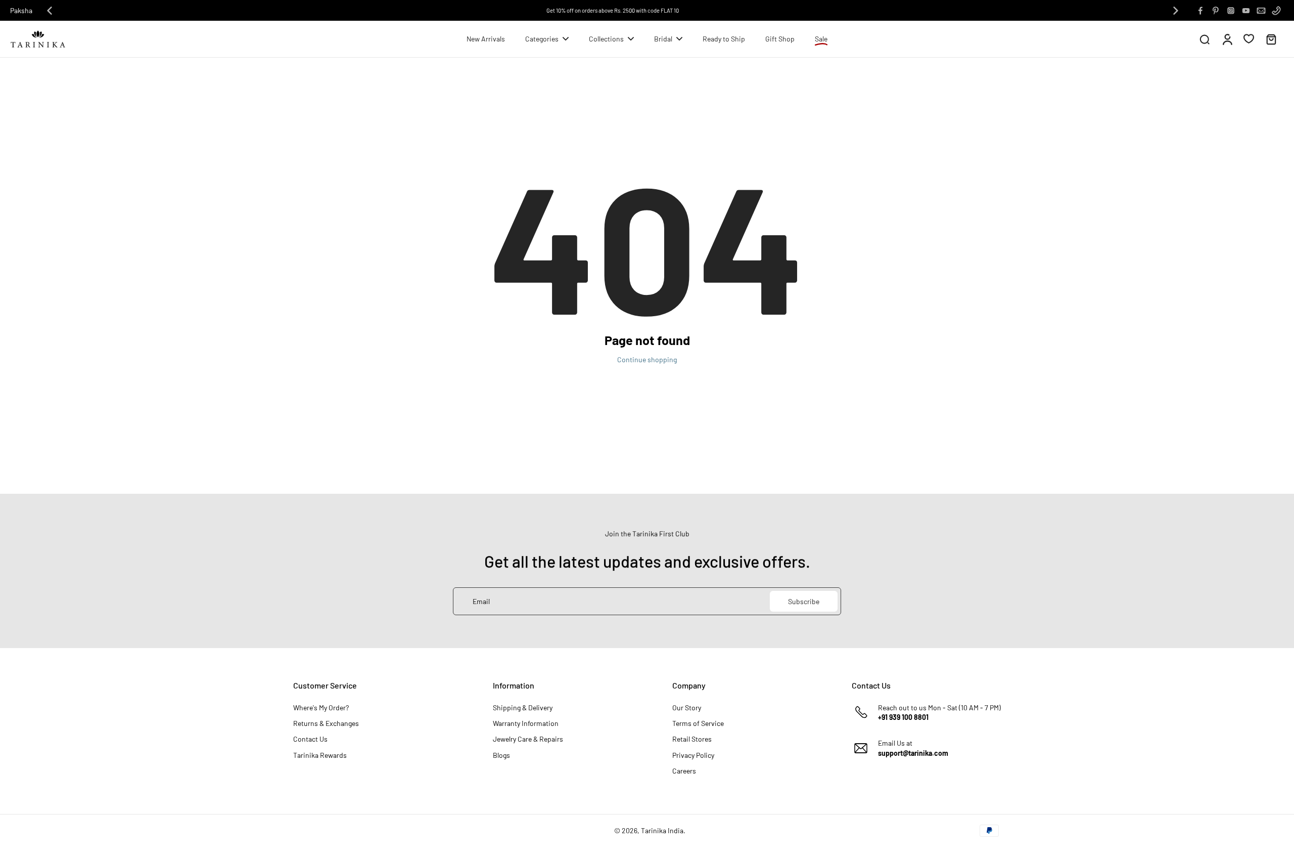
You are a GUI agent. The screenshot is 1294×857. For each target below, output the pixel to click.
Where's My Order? (321, 707)
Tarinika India (662, 830)
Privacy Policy (693, 755)
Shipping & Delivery (522, 707)
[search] (1204, 39)
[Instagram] (1230, 11)
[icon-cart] (1271, 39)
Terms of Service (698, 723)
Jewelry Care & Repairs (528, 739)
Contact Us (310, 739)
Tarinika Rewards (320, 755)
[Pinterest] (1215, 11)
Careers (684, 770)
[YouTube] (1246, 11)
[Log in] (1227, 39)
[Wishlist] (1249, 38)
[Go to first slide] (1176, 11)
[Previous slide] (49, 11)
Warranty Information (526, 723)
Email (481, 601)
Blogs (501, 755)
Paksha (21, 10)
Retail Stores (692, 739)
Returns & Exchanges (326, 723)
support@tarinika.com (913, 753)
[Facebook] (1200, 11)
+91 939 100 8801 (903, 717)
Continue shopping (647, 359)
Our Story (686, 707)
